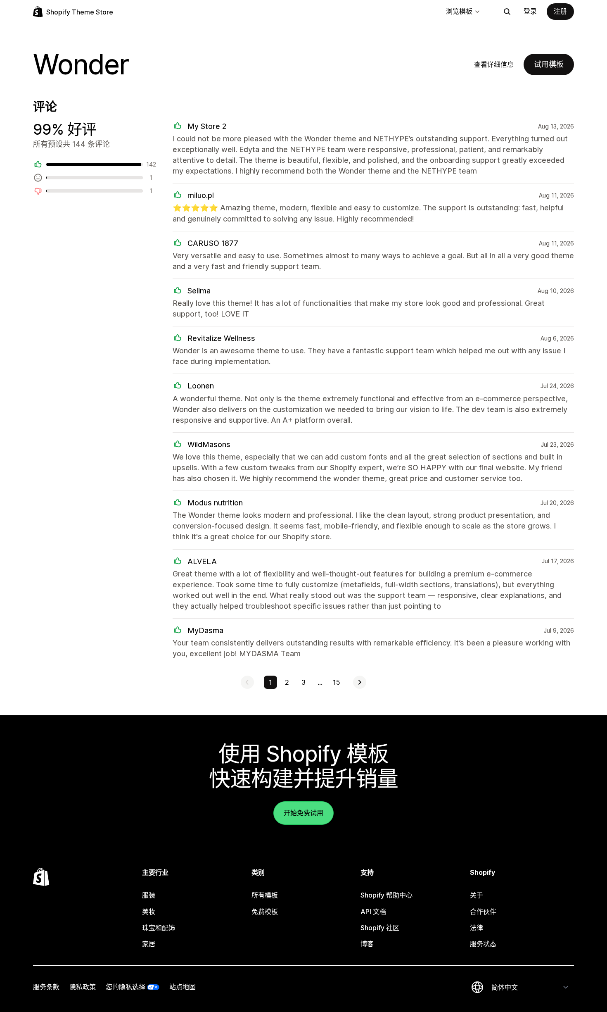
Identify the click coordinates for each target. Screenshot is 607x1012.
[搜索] (507, 11)
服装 (148, 895)
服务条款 (46, 987)
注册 (560, 11)
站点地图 (182, 987)
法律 (476, 928)
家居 (148, 944)
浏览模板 (459, 11)
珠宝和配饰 (158, 928)
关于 (476, 895)
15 (336, 682)
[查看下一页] (359, 682)
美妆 (148, 911)
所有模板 (264, 895)
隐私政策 (82, 987)
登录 (530, 11)
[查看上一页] (247, 682)
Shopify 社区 (379, 928)
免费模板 (264, 911)
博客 (367, 944)
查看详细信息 (494, 64)
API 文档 (373, 911)
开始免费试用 (303, 813)
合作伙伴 (483, 911)
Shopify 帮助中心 (386, 895)
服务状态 (483, 944)
